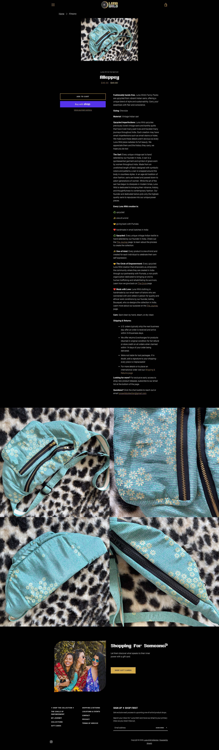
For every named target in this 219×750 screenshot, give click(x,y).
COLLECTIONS (57, 722)
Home (61, 14)
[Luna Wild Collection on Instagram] (51, 741)
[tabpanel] (109, 39)
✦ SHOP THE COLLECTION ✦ (62, 708)
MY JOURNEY (56, 718)
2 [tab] (107, 57)
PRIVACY (86, 719)
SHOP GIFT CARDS (123, 670)
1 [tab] (104, 57)
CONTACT (86, 715)
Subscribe (160, 727)
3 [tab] (111, 57)
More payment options (83, 110)
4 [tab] (115, 57)
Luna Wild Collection (151, 740)
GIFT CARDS (56, 726)
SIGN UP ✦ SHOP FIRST (125, 708)
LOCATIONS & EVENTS (91, 712)
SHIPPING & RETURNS (91, 708)
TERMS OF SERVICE (90, 723)
